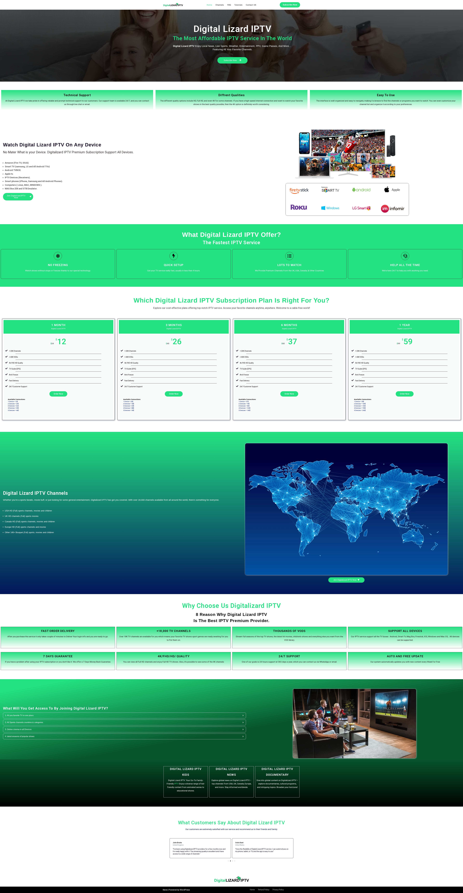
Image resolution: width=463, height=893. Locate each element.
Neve (165, 890)
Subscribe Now (290, 4)
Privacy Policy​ (278, 890)
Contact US (251, 5)
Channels (220, 5)
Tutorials (238, 5)
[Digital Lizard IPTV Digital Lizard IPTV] (173, 4)
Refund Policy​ (263, 890)
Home (209, 5)
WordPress (185, 890)
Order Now (58, 394)
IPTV (176, 783)
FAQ (229, 5)
